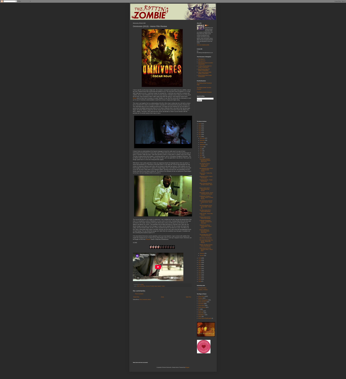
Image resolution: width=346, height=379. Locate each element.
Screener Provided (150, 286)
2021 (199, 134)
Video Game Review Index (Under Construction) (204, 73)
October (202, 142)
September (202, 144)
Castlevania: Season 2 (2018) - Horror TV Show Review (206, 197)
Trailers (163, 286)
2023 (199, 130)
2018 (199, 260)
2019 (199, 258)
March (201, 157)
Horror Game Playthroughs (204, 318)
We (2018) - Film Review (206, 238)
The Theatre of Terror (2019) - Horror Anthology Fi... (205, 165)
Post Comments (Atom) (145, 299)
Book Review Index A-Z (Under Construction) (204, 70)
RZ (207, 25)
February (202, 253)
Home (162, 297)
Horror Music (201, 305)
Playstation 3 (201, 314)
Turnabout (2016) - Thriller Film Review (206, 180)
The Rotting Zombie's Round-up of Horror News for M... (205, 160)
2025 (199, 126)
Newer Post (136, 297)
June (201, 151)
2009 (199, 279)
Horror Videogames (203, 300)
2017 (199, 262)
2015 (199, 266)
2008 (199, 281)
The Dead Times (202, 288)
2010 (199, 277)
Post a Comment (139, 293)
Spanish (159, 286)
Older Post (188, 297)
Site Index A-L (201, 59)
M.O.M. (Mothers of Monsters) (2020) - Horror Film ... (205, 231)
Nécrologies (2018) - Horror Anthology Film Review (206, 193)
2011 (199, 275)
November (202, 140)
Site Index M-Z (201, 61)
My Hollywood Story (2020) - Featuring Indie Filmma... (206, 170)
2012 (199, 272)
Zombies (200, 298)
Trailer (199, 316)
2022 (199, 132)
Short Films (201, 303)
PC (199, 309)
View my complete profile (203, 45)
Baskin (135, 98)
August (201, 146)
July (201, 148)
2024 (199, 128)
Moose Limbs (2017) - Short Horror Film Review (205, 189)
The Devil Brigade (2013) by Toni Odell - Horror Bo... (206, 207)
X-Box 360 (200, 312)
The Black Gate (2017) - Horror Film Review (205, 211)
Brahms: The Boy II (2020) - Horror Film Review (206, 245)
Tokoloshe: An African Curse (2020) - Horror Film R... (205, 226)
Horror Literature (202, 301)
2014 (199, 268)
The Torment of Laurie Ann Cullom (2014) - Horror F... (206, 202)
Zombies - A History (203, 289)
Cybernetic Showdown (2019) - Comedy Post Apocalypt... (206, 222)
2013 (138, 286)
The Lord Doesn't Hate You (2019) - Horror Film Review (206, 241)
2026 (199, 123)
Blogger (187, 367)
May (201, 153)
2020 (199, 136)
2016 (199, 264)
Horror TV (200, 311)
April (201, 155)
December (202, 138)
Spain (156, 286)
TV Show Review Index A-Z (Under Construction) (204, 66)
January (202, 255)
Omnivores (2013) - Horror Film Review (206, 177)
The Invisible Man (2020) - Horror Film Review (206, 235)
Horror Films (142, 286)
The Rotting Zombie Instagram (204, 92)
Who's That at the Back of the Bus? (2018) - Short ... (206, 185)
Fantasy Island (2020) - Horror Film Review (205, 217)
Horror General (202, 307)
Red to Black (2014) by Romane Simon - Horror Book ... (206, 249)
